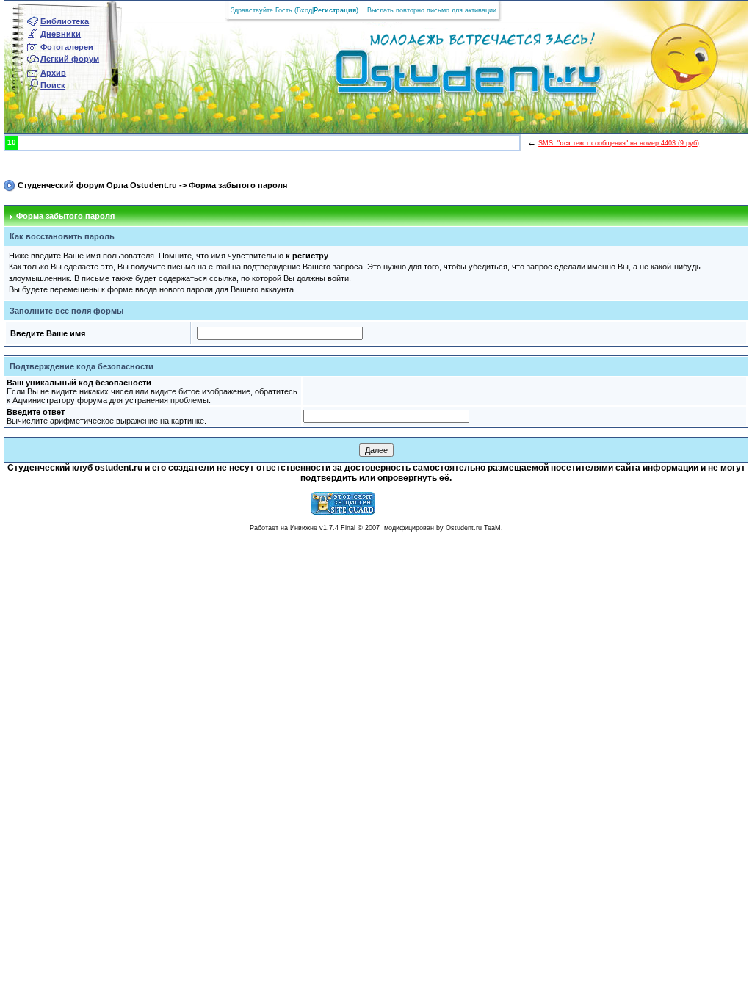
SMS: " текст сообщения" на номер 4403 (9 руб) (618, 143)
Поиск (52, 85)
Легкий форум (69, 58)
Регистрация (335, 10)
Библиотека (64, 21)
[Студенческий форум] (444, 76)
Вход (304, 10)
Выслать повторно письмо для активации (431, 10)
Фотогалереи (66, 47)
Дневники (60, 33)
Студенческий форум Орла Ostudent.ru (97, 185)
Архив (53, 72)
